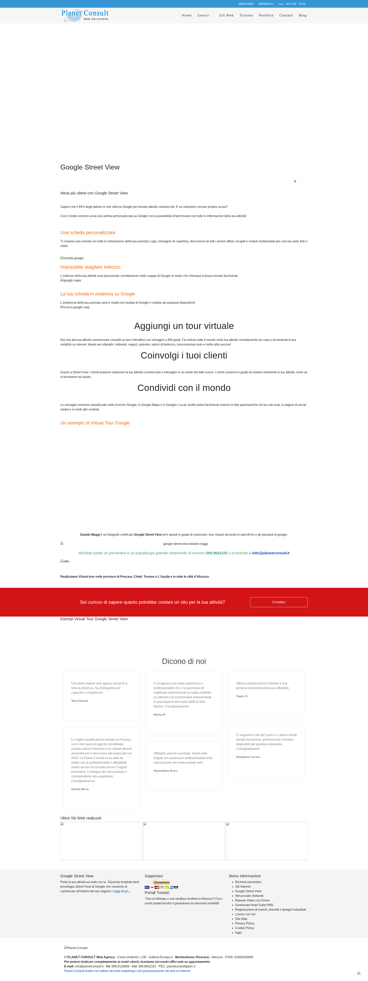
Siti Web (226, 15)
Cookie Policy (244, 928)
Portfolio (266, 15)
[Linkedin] (68, 3)
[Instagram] (74, 3)
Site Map (241, 918)
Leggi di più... (122, 891)
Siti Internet (243, 886)
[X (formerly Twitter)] (295, 181)
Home (187, 15)
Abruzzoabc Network (249, 895)
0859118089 (246, 3)
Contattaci (279, 602)
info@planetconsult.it (270, 553)
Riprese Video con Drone (252, 900)
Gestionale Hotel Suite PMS (254, 905)
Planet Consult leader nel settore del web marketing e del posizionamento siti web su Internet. (127, 971)
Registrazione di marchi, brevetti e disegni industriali (270, 909)
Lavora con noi (245, 914)
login (238, 932)
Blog (303, 15)
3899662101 (266, 3)
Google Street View (248, 891)
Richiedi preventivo (248, 882)
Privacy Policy (245, 923)
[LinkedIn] (304, 181)
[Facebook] (61, 3)
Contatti (286, 15)
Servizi (203, 15)
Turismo (246, 15)
